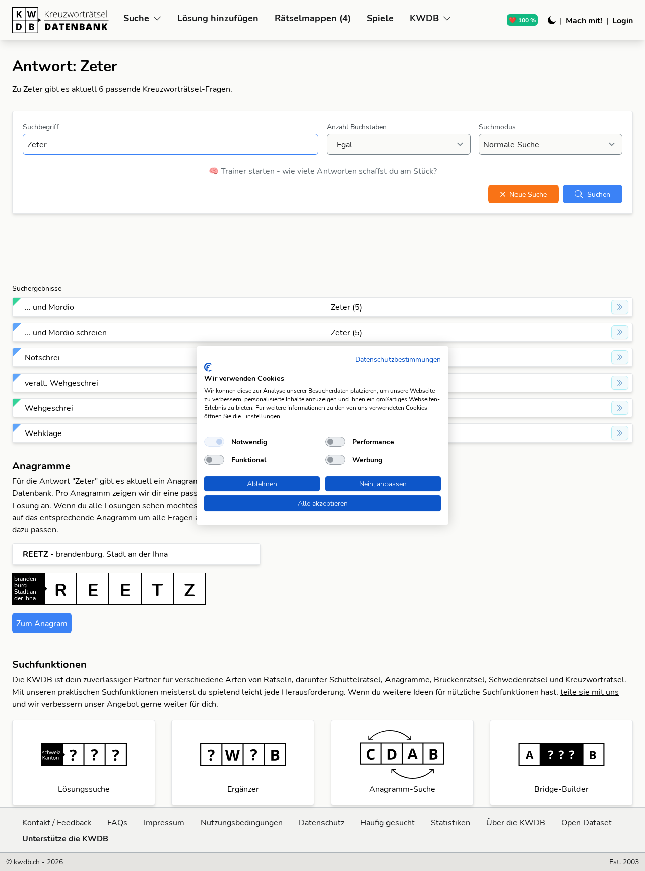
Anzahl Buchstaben (357, 126)
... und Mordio (49, 307)
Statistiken (450, 822)
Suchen (598, 194)
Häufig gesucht (387, 822)
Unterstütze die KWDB (65, 838)
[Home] (63, 20)
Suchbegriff (41, 126)
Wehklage (43, 433)
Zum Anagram (42, 623)
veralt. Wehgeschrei (61, 383)
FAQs (117, 822)
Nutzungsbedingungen (242, 822)
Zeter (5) (346, 307)
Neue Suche (528, 194)
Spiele (380, 18)
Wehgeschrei (49, 408)
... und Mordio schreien (66, 332)
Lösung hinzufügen (218, 18)
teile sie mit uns (589, 692)
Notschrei (42, 357)
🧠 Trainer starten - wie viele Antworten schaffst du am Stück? (323, 171)
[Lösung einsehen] (619, 307)
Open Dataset (586, 822)
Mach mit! (584, 20)
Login (622, 20)
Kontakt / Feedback (56, 822)
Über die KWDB (515, 822)
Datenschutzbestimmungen (398, 359)
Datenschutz (321, 822)
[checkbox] (214, 442)
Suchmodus (497, 126)
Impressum (164, 822)
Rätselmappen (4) (313, 18)
